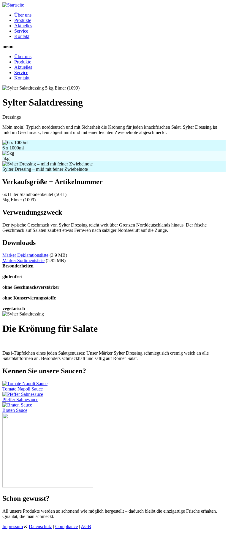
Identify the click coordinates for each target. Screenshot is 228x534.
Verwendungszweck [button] (32, 212)
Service (21, 31)
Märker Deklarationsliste (25, 255)
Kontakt (21, 36)
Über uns (22, 14)
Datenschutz (40, 526)
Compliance (66, 526)
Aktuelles (23, 25)
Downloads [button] (19, 242)
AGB (86, 526)
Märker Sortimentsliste (23, 260)
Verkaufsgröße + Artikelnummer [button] (52, 182)
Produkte (22, 20)
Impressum (12, 526)
